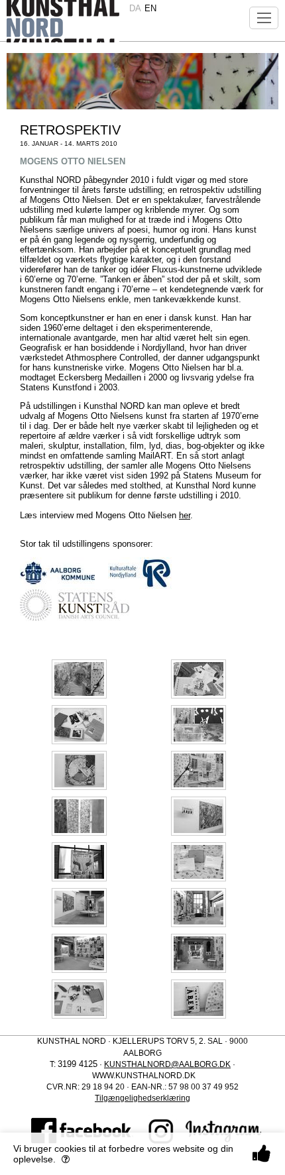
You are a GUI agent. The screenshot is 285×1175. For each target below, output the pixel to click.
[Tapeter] (79, 815)
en (150, 8)
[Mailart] (198, 678)
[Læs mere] (66, 1159)
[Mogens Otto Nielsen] (79, 678)
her (184, 515)
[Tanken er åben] (198, 998)
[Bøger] (79, 998)
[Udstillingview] (198, 724)
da (135, 8)
